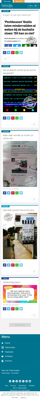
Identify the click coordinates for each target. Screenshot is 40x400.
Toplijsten (9, 352)
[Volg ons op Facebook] (10, 381)
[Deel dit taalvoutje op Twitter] (8, 52)
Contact (32, 385)
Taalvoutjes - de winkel (10, 373)
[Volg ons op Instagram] (13, 381)
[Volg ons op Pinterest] (23, 381)
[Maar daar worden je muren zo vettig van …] (20, 164)
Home (7, 343)
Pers (6, 385)
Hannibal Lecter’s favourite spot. (19, 210)
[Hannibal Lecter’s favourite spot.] (20, 236)
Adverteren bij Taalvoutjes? (20, 390)
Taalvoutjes (7, 1)
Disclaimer (22, 385)
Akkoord (23, 397)
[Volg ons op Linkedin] (26, 381)
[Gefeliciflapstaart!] (20, 294)
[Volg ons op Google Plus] (20, 381)
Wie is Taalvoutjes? (20, 388)
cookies (10, 395)
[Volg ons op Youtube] (30, 381)
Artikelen (9, 356)
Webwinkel (19, 1)
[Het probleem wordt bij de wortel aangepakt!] (20, 94)
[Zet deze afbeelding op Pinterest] (13, 52)
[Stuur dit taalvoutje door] (21, 52)
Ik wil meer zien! (20, 325)
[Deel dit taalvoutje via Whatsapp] (17, 52)
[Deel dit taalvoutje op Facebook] (4, 52)
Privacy (13, 385)
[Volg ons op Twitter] (17, 381)
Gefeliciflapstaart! (11, 282)
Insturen (8, 361)
